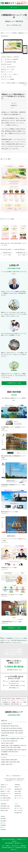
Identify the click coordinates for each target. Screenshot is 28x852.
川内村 (10, 762)
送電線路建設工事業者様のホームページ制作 (13, 484)
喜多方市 (10, 723)
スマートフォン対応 (6, 789)
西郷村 (11, 749)
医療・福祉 (4, 243)
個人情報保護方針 (10, 843)
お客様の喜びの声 (6, 808)
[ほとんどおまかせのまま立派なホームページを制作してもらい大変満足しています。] (14, 330)
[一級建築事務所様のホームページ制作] (14, 618)
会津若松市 (4, 723)
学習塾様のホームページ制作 (9, 567)
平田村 (11, 747)
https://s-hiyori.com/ (11, 66)
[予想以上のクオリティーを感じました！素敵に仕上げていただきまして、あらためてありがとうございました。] (14, 370)
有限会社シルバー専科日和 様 (13, 56)
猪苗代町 (21, 730)
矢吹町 (22, 749)
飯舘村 (15, 759)
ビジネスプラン (10, 71)
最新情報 (4, 825)
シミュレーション (20, 798)
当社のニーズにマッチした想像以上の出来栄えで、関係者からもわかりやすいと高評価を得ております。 (13, 293)
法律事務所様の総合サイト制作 (20, 254)
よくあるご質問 (5, 800)
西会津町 (12, 730)
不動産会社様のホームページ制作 (7, 254)
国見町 (15, 243)
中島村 (19, 749)
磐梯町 (16, 730)
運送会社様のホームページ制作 (9, 511)
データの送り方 (19, 810)
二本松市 (4, 741)
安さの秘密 (18, 791)
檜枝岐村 (12, 733)
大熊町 (7, 764)
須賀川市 (8, 743)
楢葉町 (3, 762)
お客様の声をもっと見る (14, 383)
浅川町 (15, 747)
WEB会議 (18, 806)
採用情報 (4, 829)
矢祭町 (9, 751)
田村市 (12, 743)
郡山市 (3, 743)
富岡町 (7, 762)
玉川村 (7, 747)
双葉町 (3, 764)
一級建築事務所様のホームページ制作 (11, 621)
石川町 (4, 747)
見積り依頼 (18, 793)
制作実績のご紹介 (6, 806)
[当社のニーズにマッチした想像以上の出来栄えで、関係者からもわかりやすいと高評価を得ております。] (14, 288)
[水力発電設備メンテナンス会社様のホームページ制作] (14, 423)
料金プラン (18, 786)
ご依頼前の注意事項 (6, 798)
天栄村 (21, 745)
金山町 (10, 728)
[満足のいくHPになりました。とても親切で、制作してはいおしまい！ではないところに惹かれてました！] (14, 349)
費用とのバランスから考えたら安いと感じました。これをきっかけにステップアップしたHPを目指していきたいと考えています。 (14, 314)
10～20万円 (9, 76)
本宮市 (8, 741)
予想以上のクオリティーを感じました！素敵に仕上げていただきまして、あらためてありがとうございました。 (13, 375)
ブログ (3, 827)
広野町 (18, 762)
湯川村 (16, 726)
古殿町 (18, 747)
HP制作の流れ (5, 795)
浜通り (6, 754)
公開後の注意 (19, 812)
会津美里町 (19, 728)
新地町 (12, 759)
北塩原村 (7, 730)
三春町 (7, 745)
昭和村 (14, 728)
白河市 (3, 749)
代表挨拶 (4, 818)
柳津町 (12, 726)
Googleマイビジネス (6, 793)
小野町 (10, 745)
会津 (6, 720)
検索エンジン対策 (6, 791)
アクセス (4, 823)
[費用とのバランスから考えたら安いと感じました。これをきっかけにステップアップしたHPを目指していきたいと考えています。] (14, 309)
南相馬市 (8, 759)
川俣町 (21, 738)
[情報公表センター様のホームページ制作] (14, 591)
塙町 (13, 751)
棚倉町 (6, 751)
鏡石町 (18, 745)
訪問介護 (16, 249)
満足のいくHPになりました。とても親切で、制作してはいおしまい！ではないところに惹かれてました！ (14, 354)
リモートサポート (20, 808)
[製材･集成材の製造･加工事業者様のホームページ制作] (14, 452)
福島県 (19, 243)
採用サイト (11, 249)
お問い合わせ (19, 795)
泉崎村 (15, 749)
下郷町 (8, 733)
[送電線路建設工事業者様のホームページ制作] (14, 481)
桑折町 (14, 738)
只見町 (16, 733)
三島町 (7, 728)
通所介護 (22, 249)
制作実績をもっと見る (14, 628)
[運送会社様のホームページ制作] (14, 508)
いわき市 (4, 757)
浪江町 (10, 764)
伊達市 (12, 243)
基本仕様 (4, 786)
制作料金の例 (19, 789)
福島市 (3, 738)
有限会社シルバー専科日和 (10, 94)
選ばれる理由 (5, 810)
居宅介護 (4, 249)
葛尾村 (14, 762)
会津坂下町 (8, 726)
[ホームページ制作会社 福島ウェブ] (14, 775)
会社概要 (4, 820)
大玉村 (15, 741)
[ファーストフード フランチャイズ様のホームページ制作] (14, 535)
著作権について (19, 843)
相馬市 (3, 759)
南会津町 (21, 733)
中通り (8, 243)
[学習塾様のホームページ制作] (14, 564)
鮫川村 (16, 751)
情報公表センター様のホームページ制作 (12, 594)
